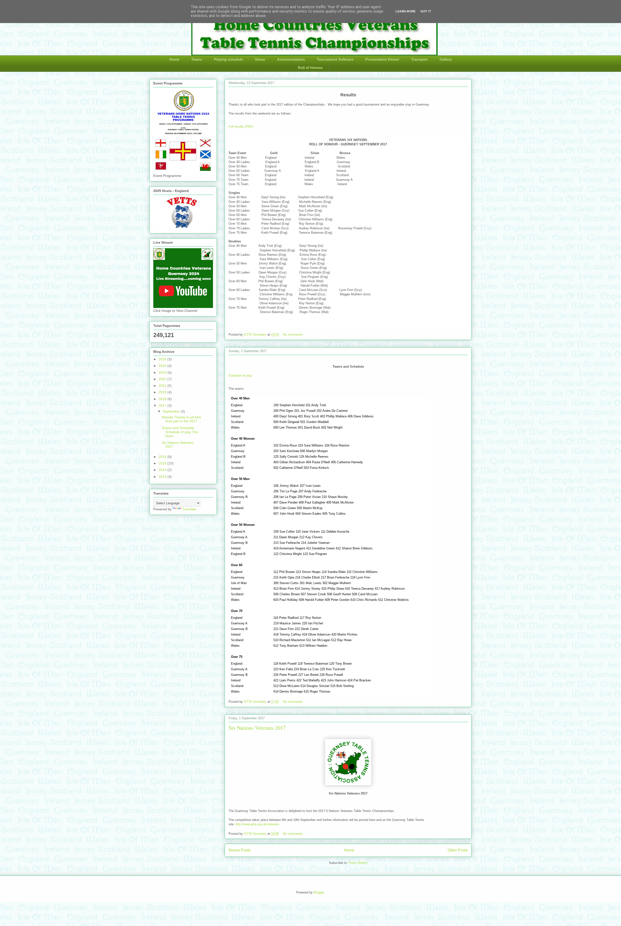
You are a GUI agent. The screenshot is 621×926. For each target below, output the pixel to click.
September (172, 411)
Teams (196, 59)
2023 (163, 372)
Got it (425, 11)
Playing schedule (228, 59)
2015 (163, 463)
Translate (189, 509)
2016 (163, 457)
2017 (163, 405)
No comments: (293, 334)
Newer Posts (240, 850)
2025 (163, 359)
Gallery (446, 59)
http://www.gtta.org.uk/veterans (257, 824)
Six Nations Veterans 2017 (257, 727)
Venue (260, 59)
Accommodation (291, 59)
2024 (163, 366)
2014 (163, 470)
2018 (163, 399)
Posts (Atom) (358, 863)
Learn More (405, 11)
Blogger (319, 892)
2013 (163, 477)
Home (174, 59)
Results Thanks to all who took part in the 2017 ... (181, 419)
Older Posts (458, 850)
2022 (163, 379)
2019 (163, 392)
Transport (419, 59)
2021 (163, 386)
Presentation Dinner (382, 59)
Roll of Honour (310, 68)
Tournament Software (335, 59)
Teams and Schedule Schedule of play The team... (180, 432)
